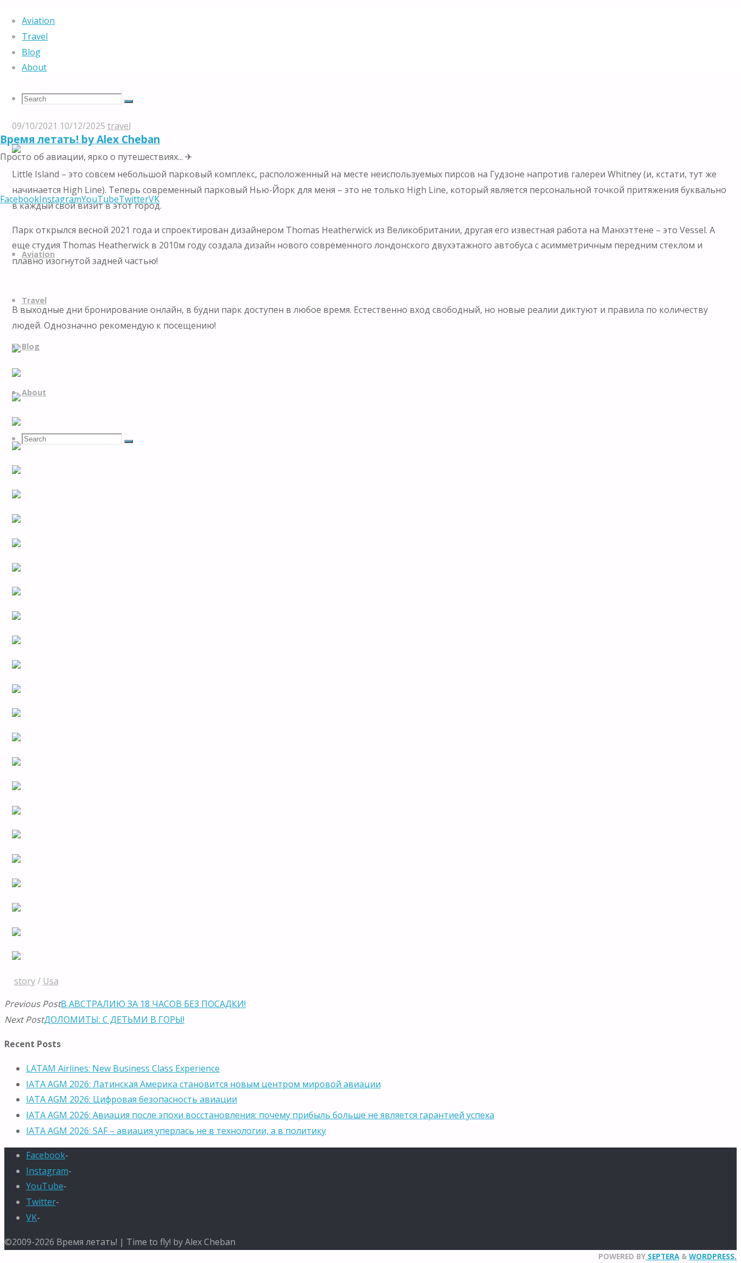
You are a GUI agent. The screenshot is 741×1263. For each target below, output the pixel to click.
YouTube (44, 1186)
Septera (662, 1256)
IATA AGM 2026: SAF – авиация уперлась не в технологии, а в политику (176, 1131)
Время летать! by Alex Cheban (80, 139)
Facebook (45, 1155)
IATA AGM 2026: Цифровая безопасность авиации (131, 1099)
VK (31, 1217)
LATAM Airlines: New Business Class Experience (123, 1068)
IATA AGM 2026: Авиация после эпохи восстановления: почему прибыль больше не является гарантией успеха (260, 1115)
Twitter (41, 1202)
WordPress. (713, 1256)
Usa (51, 981)
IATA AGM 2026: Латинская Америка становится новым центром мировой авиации (203, 1084)
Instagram (47, 1171)
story (24, 981)
